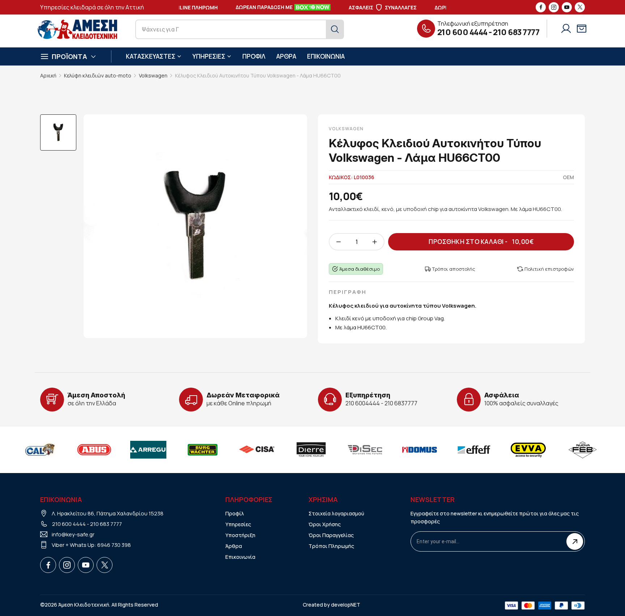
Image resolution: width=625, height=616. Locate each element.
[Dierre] (311, 449)
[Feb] (582, 449)
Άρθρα (233, 546)
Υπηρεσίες (238, 524)
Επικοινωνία (240, 556)
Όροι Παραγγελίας (331, 535)
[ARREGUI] (148, 449)
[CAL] (40, 449)
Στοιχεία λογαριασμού (336, 513)
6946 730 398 (114, 545)
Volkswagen (153, 75)
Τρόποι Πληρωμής (331, 546)
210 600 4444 (462, 32)
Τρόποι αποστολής (453, 269)
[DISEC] (365, 449)
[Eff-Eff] (474, 449)
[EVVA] (528, 449)
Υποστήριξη (240, 535)
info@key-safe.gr (73, 534)
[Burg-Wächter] (202, 449)
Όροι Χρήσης (325, 524)
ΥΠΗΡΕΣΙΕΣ (208, 56)
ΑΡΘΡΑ (286, 56)
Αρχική (48, 75)
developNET (345, 604)
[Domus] (419, 449)
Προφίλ (234, 513)
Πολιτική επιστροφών (549, 269)
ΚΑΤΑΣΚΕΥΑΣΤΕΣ (150, 56)
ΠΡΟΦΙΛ (253, 56)
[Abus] (94, 449)
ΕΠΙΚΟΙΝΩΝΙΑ (326, 56)
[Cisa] (257, 449)
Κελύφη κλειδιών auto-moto (97, 75)
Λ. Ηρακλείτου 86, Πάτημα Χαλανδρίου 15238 (107, 513)
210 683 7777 (516, 32)
